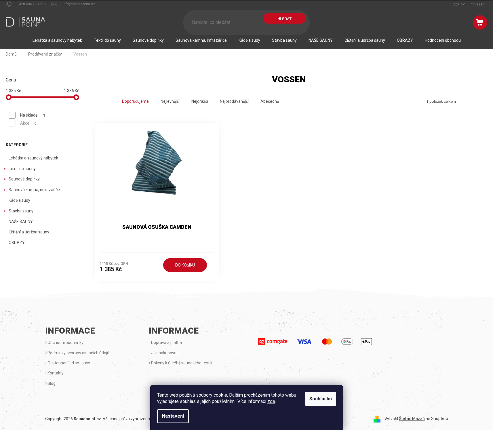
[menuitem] (57, 40)
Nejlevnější (170, 101)
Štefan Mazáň (412, 418)
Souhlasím (320, 399)
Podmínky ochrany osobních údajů (78, 353)
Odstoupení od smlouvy (68, 363)
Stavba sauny (21, 211)
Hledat (284, 18)
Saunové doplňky (24, 179)
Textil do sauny (22, 168)
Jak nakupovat (164, 353)
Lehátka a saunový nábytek (33, 158)
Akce (28, 123)
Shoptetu (439, 418)
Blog (51, 383)
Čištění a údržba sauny (29, 232)
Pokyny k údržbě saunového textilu (182, 363)
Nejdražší (199, 101)
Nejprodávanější (234, 101)
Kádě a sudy (19, 200)
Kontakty (55, 373)
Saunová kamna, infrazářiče (34, 189)
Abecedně (269, 101)
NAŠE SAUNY (21, 221)
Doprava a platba (166, 342)
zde (271, 401)
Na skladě (32, 115)
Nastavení (173, 416)
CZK (456, 4)
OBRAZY (17, 242)
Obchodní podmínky (65, 342)
